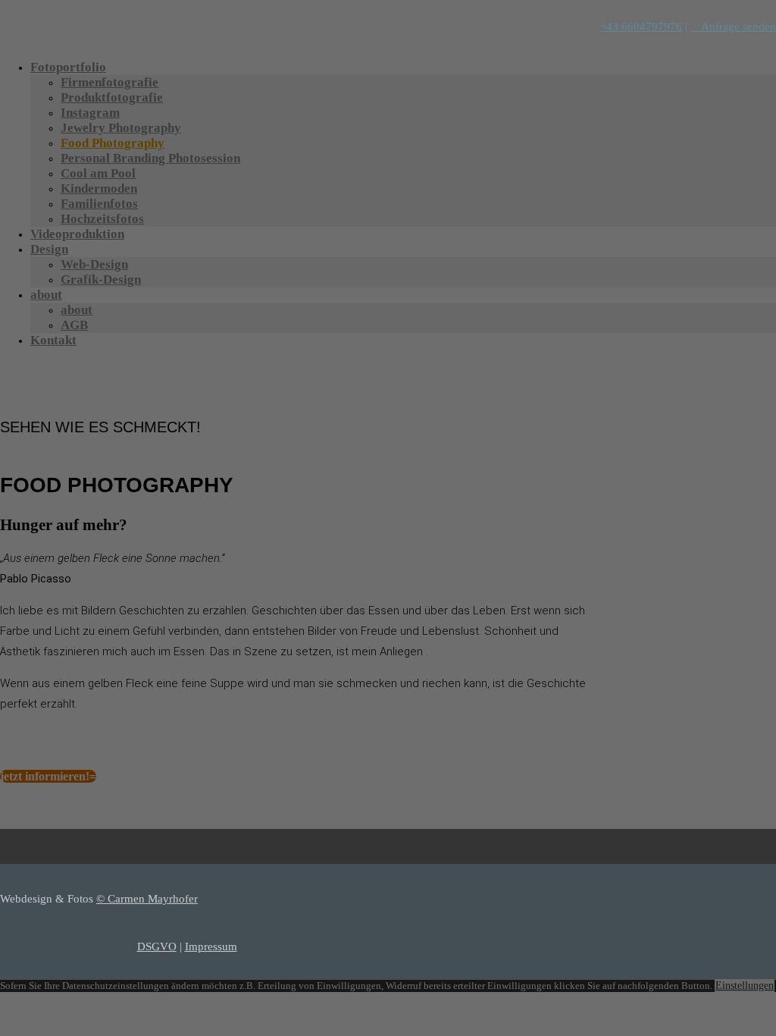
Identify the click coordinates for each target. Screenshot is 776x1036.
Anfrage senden (733, 26)
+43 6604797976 (641, 26)
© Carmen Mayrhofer (147, 899)
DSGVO (157, 946)
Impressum (211, 946)
